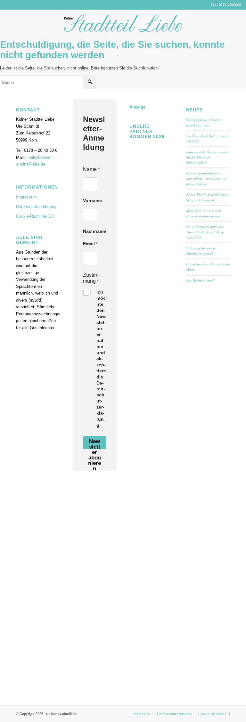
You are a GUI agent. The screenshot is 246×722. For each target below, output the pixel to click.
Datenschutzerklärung (36, 206)
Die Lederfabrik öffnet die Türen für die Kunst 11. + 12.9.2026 (205, 231)
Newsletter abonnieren (94, 443)
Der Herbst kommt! (200, 280)
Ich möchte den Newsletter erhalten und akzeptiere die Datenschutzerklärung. (101, 358)
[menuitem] (141, 714)
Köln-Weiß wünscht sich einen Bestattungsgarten (204, 213)
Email (90, 243)
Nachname (94, 231)
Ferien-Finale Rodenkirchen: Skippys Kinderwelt (207, 197)
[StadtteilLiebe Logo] (123, 29)
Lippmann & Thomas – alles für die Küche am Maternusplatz (207, 157)
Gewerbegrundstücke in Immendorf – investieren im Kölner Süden (206, 178)
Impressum (26, 197)
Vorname (92, 200)
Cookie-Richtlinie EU (35, 216)
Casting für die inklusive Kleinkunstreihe (204, 122)
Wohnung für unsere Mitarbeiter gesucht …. (203, 251)
